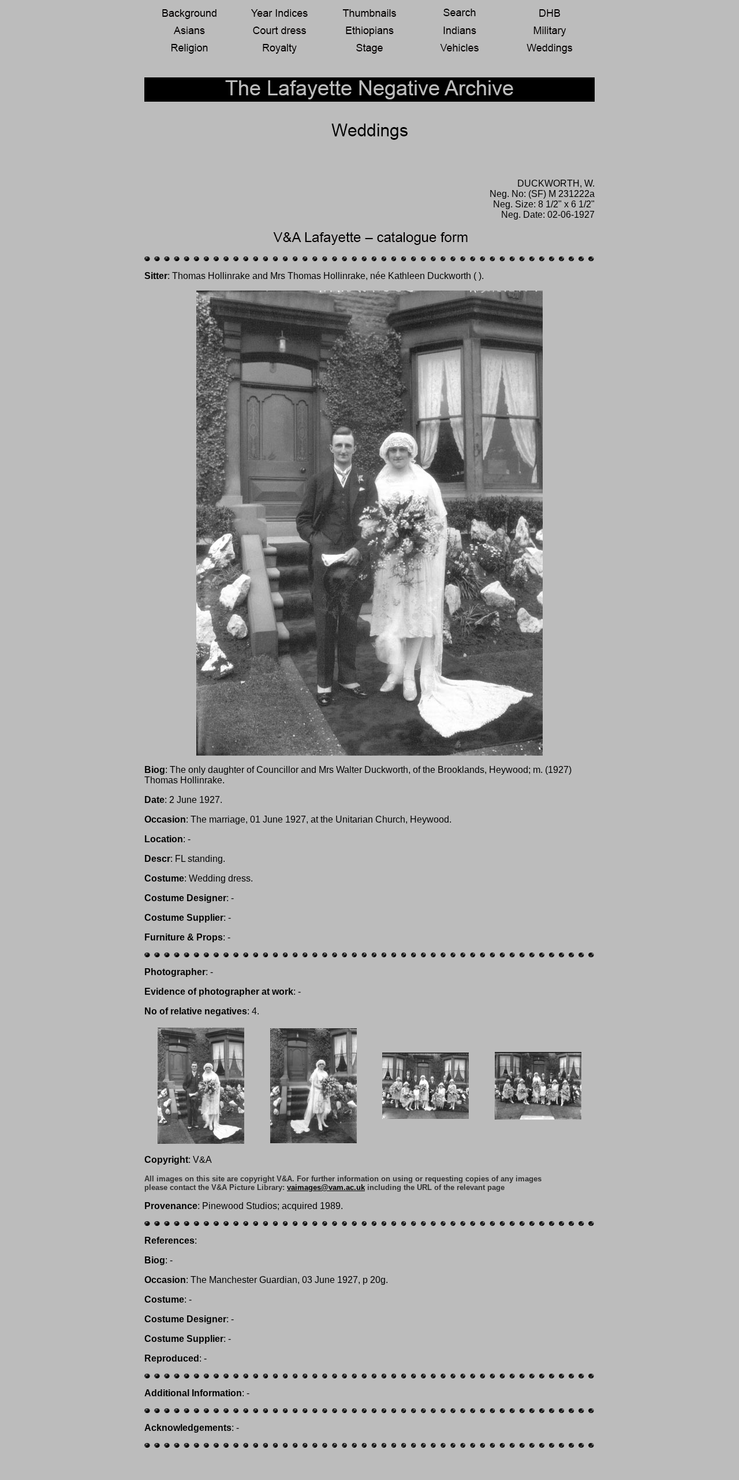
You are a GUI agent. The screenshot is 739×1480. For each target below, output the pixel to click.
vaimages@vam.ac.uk (326, 1187)
